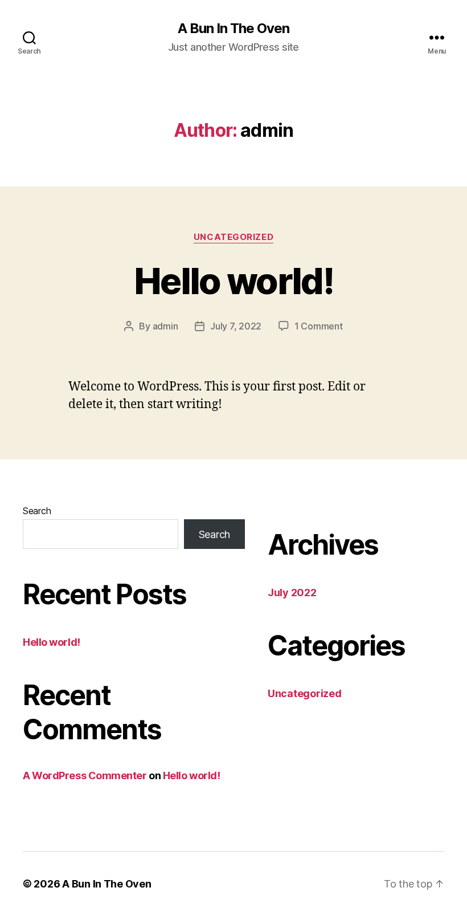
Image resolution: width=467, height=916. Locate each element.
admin (165, 326)
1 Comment (318, 326)
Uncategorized (233, 237)
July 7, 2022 (235, 326)
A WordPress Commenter (85, 775)
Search (37, 510)
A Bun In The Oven (233, 28)
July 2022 (292, 593)
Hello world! (233, 281)
